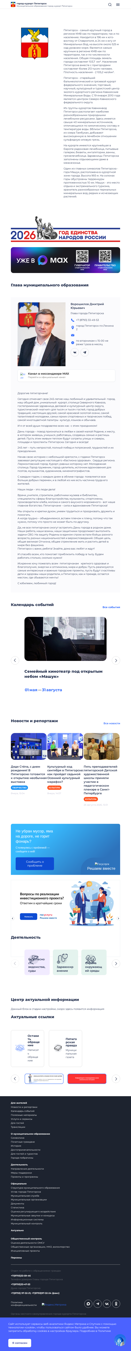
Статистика (17, 1207)
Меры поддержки (21, 1172)
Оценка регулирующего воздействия (33, 1211)
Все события (111, 607)
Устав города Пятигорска (26, 1191)
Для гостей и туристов (24, 1153)
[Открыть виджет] (120, 1340)
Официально (19, 1183)
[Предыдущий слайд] (12, 918)
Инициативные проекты (25, 1250)
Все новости (112, 723)
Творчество (19, 787)
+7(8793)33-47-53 (20, 1284)
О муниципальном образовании (30, 1134)
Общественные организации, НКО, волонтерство (40, 1246)
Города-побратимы (22, 1157)
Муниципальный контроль (26, 1223)
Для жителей (19, 1103)
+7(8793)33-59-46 (21, 1275)
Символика (17, 1137)
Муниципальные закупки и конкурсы (33, 1215)
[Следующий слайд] (118, 918)
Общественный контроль (26, 1238)
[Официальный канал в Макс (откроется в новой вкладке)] (88, 1304)
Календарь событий (23, 1111)
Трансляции (18, 1127)
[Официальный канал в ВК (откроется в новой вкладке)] (107, 1304)
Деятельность (19, 1164)
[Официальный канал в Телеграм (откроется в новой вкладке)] (98, 1304)
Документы (17, 1203)
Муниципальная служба (25, 1195)
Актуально (17, 1230)
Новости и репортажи (24, 1107)
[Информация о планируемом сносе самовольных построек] (87, 1079)
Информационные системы (27, 1219)
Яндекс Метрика (75, 1323)
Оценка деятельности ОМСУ (28, 1242)
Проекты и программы (24, 1176)
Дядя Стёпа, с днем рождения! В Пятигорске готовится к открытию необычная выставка (29, 774)
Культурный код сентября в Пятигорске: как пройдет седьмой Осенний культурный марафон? (65, 774)
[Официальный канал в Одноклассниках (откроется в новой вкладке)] (116, 1304)
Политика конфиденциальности (24, 1303)
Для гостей (17, 1123)
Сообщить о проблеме (35, 863)
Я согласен (19, 1342)
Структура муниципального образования (35, 1187)
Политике (104, 1330)
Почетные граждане (23, 1141)
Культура (54, 787)
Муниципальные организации (29, 1199)
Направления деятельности (27, 1168)
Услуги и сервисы (21, 1119)
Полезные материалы (24, 1115)
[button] (15, 660)
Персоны (16, 1257)
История (16, 1145)
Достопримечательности (25, 1149)
